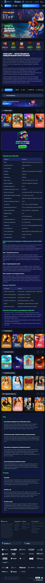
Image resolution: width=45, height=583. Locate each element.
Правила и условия (26, 523)
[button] (19, 39)
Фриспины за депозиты (17, 529)
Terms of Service (35, 532)
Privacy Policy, (34, 530)
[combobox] (22, 95)
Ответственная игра (26, 524)
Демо (8, 123)
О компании (17, 523)
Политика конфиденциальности (26, 527)
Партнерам (24, 528)
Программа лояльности (17, 525)
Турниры (16, 527)
